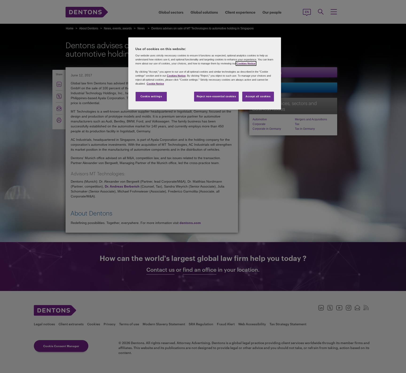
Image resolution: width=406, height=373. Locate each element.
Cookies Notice (246, 63)
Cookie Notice (155, 83)
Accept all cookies (258, 96)
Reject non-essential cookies (216, 96)
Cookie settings (151, 96)
